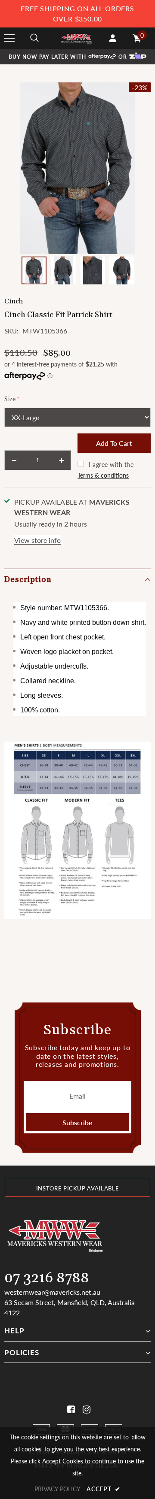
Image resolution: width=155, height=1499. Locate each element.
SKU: (11, 331)
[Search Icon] (34, 38)
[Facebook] (69, 1409)
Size (12, 399)
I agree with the (111, 464)
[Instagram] (85, 1409)
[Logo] (76, 38)
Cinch (13, 301)
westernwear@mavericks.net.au (52, 1292)
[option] (77, 168)
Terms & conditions (103, 475)
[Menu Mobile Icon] (9, 38)
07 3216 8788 (46, 1278)
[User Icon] (112, 38)
